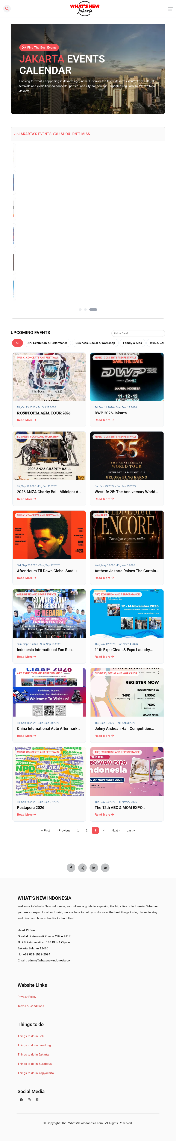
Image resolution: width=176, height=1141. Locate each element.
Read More (25, 420)
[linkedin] (37, 1099)
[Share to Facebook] (71, 867)
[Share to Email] (105, 867)
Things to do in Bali (31, 1036)
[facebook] (21, 1099)
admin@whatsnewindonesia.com (50, 960)
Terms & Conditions (31, 1006)
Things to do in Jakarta (33, 1054)
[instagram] (29, 1099)
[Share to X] (82, 867)
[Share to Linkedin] (94, 867)
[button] (80, 309)
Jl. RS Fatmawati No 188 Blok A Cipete (44, 942)
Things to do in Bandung (34, 1045)
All (17, 343)
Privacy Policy (27, 996)
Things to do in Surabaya (35, 1063)
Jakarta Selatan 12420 (33, 948)
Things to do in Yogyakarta (36, 1073)
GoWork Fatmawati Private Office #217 (44, 936)
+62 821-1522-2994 (36, 954)
